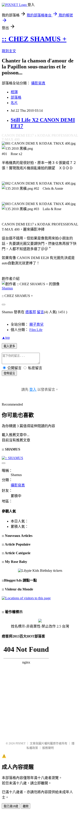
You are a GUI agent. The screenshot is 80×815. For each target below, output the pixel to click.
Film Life (35, 330)
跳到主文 (9, 51)
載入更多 (9, 346)
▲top (6, 337)
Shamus (7, 288)
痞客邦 (30, 312)
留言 (40, 312)
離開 (25, 806)
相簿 (14, 92)
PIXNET (21, 743)
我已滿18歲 (11, 806)
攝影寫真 (38, 83)
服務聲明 (48, 747)
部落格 (16, 97)
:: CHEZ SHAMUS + (34, 39)
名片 (14, 103)
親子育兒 (36, 324)
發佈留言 (9, 373)
